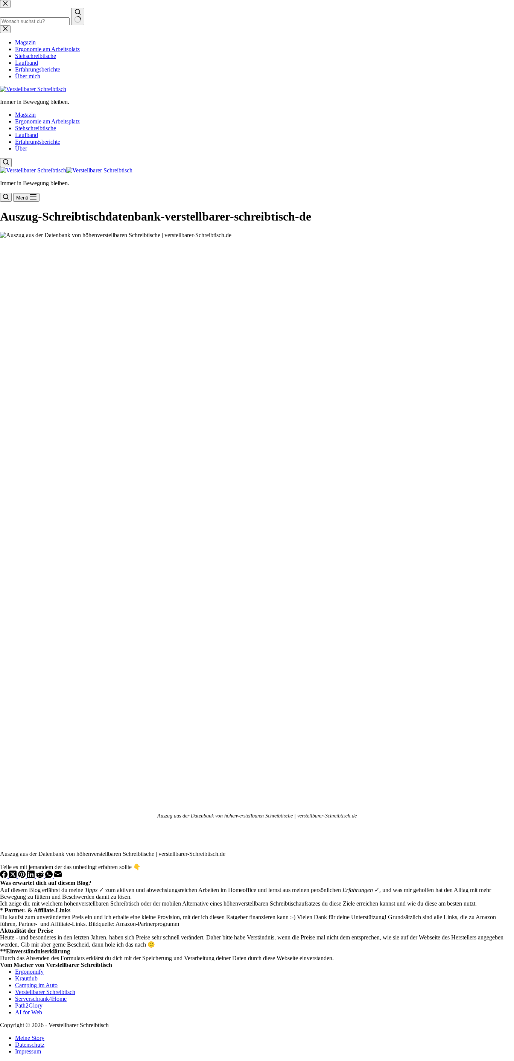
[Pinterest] (22, 876)
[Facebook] (4, 876)
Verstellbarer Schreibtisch (45, 992)
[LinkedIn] (31, 876)
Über (21, 148)
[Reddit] (40, 876)
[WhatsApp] (49, 876)
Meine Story (29, 1038)
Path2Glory (29, 1005)
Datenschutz (29, 1044)
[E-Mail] (58, 876)
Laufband (26, 135)
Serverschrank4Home (41, 999)
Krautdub (26, 978)
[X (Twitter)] (13, 876)
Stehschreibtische (35, 128)
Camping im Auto (36, 985)
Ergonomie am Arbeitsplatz (47, 121)
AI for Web (28, 1012)
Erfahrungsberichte (37, 142)
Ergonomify (29, 971)
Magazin (25, 114)
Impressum (28, 1051)
